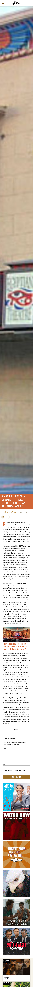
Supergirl (6, 978)
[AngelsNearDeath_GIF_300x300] (16, 813)
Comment (5, 748)
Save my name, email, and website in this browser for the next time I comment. (15, 771)
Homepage (6, 960)
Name (4, 758)
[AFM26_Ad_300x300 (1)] (16, 784)
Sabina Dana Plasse (10, 512)
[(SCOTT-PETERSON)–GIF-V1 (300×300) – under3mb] (16, 928)
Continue (16, 729)
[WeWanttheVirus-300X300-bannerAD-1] (16, 899)
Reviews (5, 961)
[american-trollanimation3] (16, 870)
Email (4, 764)
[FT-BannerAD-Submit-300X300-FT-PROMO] (16, 842)
